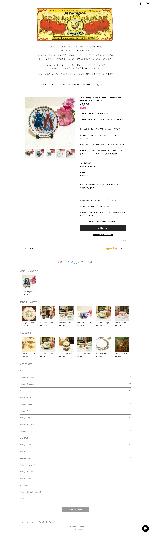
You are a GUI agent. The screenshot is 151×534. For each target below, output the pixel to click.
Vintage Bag (25, 418)
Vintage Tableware (28, 424)
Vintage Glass (25, 451)
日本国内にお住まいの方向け (103, 235)
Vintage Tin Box (26, 472)
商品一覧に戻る (75, 509)
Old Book (24, 485)
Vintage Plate (25, 445)
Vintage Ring (25, 411)
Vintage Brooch (26, 391)
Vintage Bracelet (27, 384)
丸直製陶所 (24, 438)
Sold (22, 499)
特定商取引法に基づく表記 (47, 522)
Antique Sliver (26, 458)
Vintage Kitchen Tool (28, 465)
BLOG (62, 85)
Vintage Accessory (28, 377)
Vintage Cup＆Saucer (28, 431)
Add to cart (103, 228)
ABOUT (53, 85)
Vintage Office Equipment (30, 492)
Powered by (73, 530)
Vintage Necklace (27, 404)
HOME (43, 85)
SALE (22, 371)
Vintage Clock (26, 478)
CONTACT (87, 85)
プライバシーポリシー (28, 522)
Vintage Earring (26, 397)
